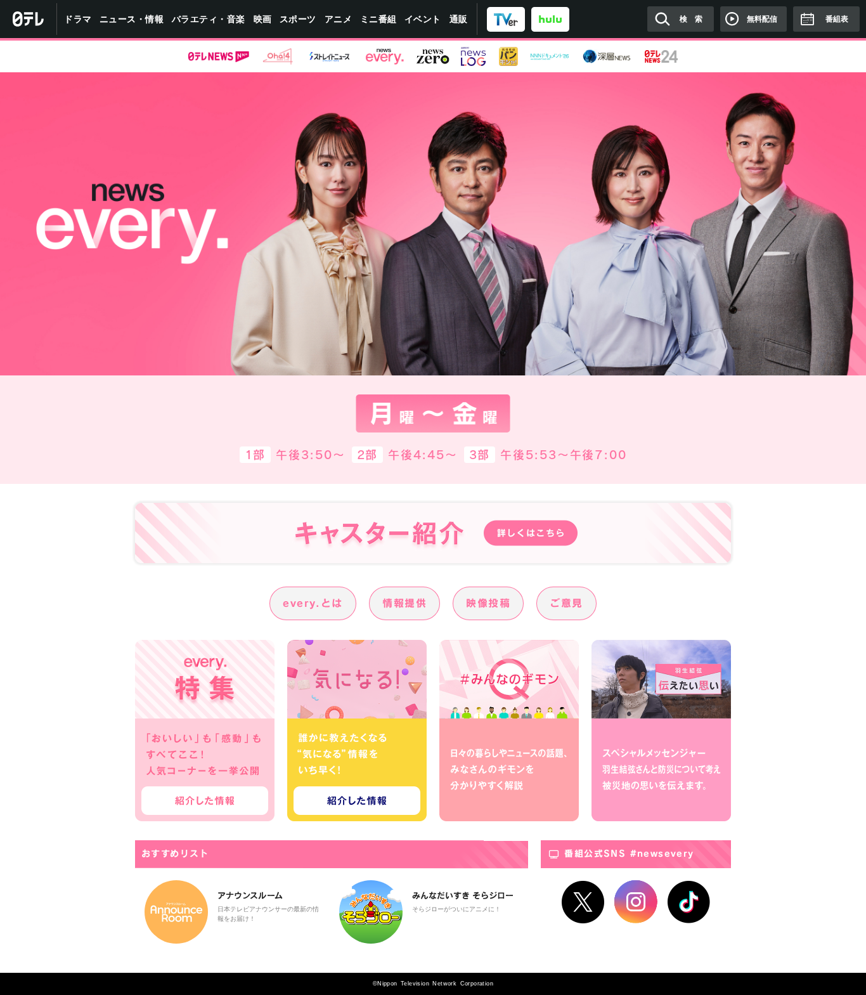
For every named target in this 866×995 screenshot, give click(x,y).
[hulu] (550, 18)
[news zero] (432, 56)
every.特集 (205, 730)
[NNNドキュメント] (550, 56)
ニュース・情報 (132, 19)
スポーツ (298, 19)
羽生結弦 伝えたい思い (661, 730)
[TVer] (506, 18)
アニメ (338, 19)
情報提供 (404, 603)
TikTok (689, 901)
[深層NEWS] (606, 56)
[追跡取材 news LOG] (473, 56)
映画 (263, 19)
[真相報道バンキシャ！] (508, 56)
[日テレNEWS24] (661, 56)
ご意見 (566, 603)
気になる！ (357, 730)
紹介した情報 (204, 800)
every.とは (313, 603)
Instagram (635, 901)
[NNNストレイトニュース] (329, 56)
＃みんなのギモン (509, 730)
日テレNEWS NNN (218, 56)
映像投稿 (488, 603)
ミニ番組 (378, 19)
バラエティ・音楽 (208, 19)
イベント (422, 19)
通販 (458, 19)
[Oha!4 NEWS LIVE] (278, 56)
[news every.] (385, 56)
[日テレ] (28, 19)
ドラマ (78, 19)
